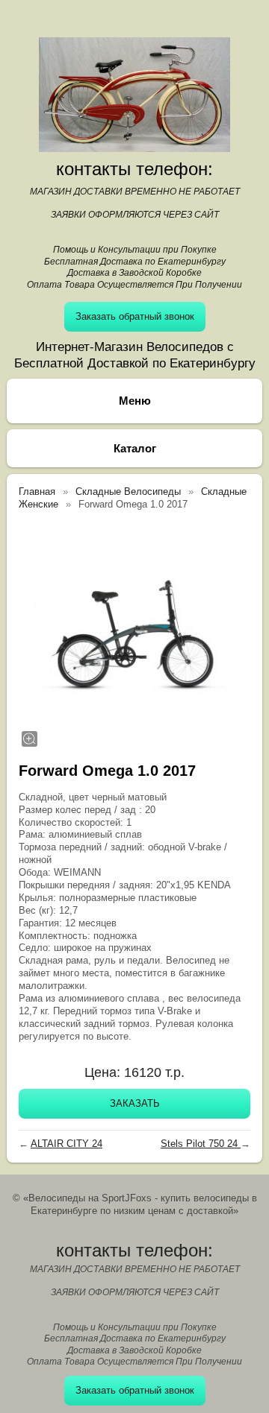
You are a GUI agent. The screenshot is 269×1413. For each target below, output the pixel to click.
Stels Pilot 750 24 (201, 1143)
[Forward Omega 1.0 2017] (134, 634)
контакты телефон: (134, 169)
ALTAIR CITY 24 (66, 1143)
